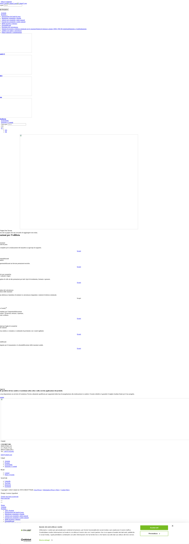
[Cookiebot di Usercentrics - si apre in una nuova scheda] (26, 540)
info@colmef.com (6, 455)
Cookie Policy (65, 490)
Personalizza (153, 533)
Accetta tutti (154, 528)
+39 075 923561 (9, 451)
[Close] (1, 500)
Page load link (5, 498)
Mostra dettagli (44, 540)
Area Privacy (38, 490)
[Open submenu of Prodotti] (6, 15)
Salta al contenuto (6, 1)
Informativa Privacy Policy (51, 490)
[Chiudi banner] (172, 526)
